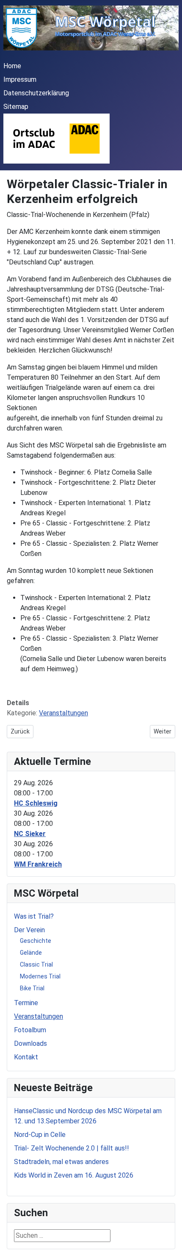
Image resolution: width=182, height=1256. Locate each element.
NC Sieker (30, 834)
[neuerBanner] (56, 138)
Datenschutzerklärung (36, 93)
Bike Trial (32, 988)
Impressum (19, 79)
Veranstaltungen (63, 713)
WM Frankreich (38, 864)
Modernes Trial (40, 976)
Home (12, 66)
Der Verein (29, 930)
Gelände (31, 952)
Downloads (30, 1043)
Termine (26, 1003)
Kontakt (26, 1057)
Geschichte (35, 940)
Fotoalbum (30, 1030)
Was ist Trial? (34, 916)
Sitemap (15, 107)
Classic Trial (36, 964)
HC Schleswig (36, 803)
